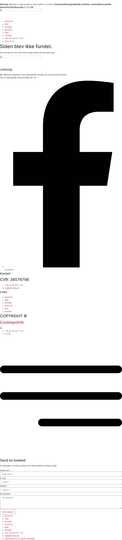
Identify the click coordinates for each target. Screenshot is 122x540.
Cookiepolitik (12, 322)
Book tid (8, 21)
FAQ (6, 24)
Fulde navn (5, 470)
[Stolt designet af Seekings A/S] (1, 328)
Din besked (5, 494)
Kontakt (8, 27)
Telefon (3, 486)
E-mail (3, 478)
